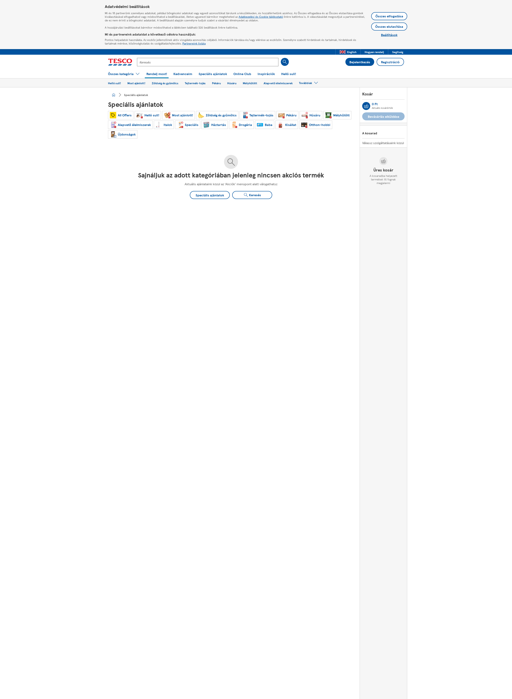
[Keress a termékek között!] (285, 62)
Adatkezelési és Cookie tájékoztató (261, 17)
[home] (113, 95)
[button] (348, 52)
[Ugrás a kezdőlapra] (120, 62)
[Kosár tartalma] (366, 106)
